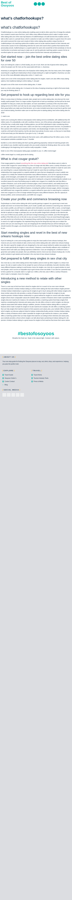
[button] (69, 4)
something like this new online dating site (34, 163)
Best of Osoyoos (7, 4)
